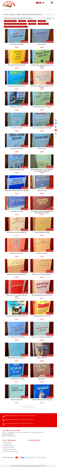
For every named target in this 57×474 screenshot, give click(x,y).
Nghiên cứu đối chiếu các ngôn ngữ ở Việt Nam (16, 190)
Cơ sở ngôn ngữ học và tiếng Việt (16, 336)
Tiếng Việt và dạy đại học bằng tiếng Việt (16, 274)
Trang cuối (32, 406)
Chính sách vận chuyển (8, 447)
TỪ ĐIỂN (18, 14)
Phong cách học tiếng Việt (16, 148)
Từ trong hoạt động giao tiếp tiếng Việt (42, 127)
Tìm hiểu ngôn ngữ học (41, 253)
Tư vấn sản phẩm (7, 442)
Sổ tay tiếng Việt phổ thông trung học (17, 85)
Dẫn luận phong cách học (16, 253)
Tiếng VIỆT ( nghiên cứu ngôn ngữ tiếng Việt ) (32, 14)
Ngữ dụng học (41, 378)
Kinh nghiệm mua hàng (8, 446)
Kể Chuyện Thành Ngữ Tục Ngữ (16, 169)
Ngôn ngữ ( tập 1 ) (42, 44)
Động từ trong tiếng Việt (16, 399)
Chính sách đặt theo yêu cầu (9, 449)
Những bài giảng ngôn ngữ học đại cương (42, 295)
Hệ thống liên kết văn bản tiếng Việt (16, 65)
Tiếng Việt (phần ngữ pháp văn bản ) (16, 357)
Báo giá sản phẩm (7, 444)
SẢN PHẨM (11, 14)
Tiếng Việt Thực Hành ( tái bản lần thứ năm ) (16, 316)
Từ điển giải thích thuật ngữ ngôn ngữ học (42, 399)
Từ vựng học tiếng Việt (16, 127)
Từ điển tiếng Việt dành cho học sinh (42, 316)
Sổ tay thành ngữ (42, 148)
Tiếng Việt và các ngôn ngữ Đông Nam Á (42, 274)
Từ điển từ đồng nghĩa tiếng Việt (42, 232)
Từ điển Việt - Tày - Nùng (17, 211)
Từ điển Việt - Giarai (42, 190)
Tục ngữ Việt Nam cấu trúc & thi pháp (42, 106)
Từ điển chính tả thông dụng (16, 44)
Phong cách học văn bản (17, 106)
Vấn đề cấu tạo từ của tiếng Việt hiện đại (16, 232)
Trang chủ (5, 14)
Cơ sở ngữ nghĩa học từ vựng (16, 378)
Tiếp (28, 406)
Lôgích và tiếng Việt (42, 357)
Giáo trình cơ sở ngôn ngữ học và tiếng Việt (41, 336)
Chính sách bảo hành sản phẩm (10, 451)
